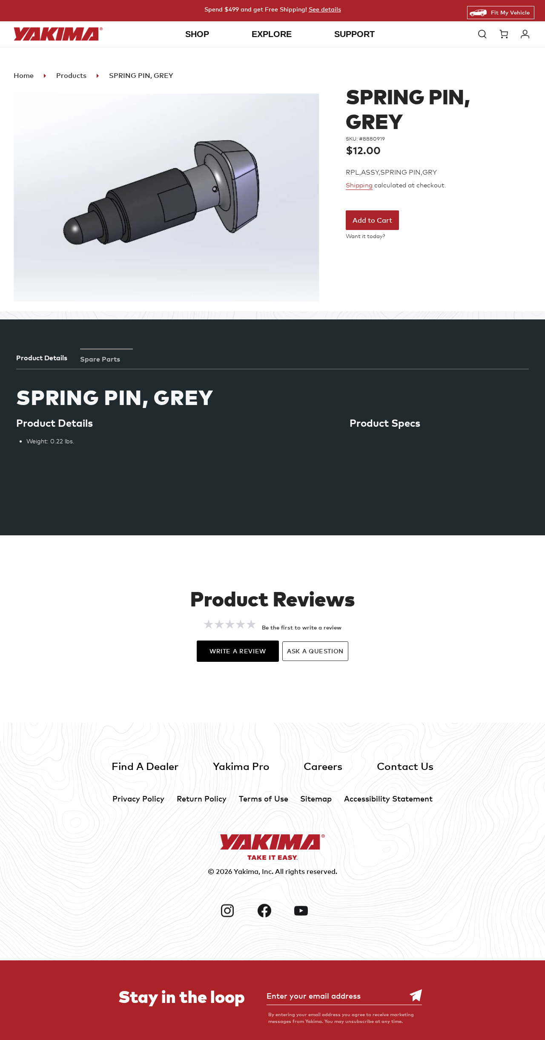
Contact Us (405, 766)
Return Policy (202, 798)
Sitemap (316, 798)
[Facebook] (272, 910)
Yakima (246, 871)
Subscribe (411, 995)
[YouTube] (309, 910)
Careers (323, 766)
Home (24, 75)
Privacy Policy (138, 798)
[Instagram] (235, 910)
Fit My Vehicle (510, 12)
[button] (484, 34)
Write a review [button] (237, 651)
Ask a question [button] (315, 651)
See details (325, 9)
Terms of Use (263, 798)
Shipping (359, 185)
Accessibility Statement (388, 798)
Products (71, 75)
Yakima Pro (241, 766)
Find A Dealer (145, 766)
